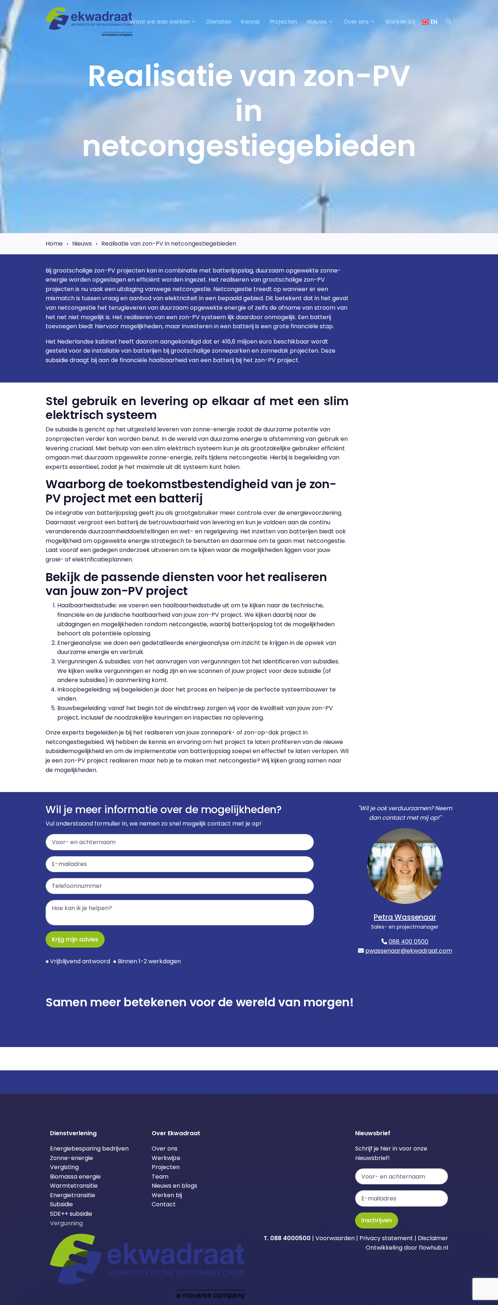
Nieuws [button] (317, 21)
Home (54, 243)
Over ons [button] (356, 21)
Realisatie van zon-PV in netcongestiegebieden (168, 243)
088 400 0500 (408, 941)
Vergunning (66, 1223)
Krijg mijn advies (75, 939)
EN (433, 21)
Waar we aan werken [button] (159, 21)
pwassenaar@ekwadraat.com (408, 951)
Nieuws (82, 243)
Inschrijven (376, 1220)
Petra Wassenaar (405, 917)
